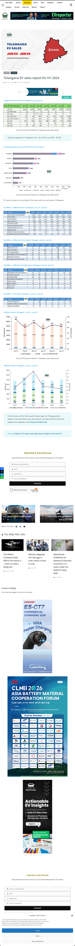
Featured (14, 73)
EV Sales (19, 82)
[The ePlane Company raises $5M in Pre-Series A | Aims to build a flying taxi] (13, 541)
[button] (72, 916)
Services (34, 7)
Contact (42, 7)
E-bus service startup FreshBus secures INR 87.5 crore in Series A (18, 516)
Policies (16, 7)
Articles (18, 2)
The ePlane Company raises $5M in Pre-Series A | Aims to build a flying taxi (12, 560)
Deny (37, 936)
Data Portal (9, 2)
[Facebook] (2, 468)
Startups (59, 2)
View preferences (37, 941)
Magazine (27, 2)
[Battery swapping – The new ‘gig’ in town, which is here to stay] (37, 541)
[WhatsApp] (2, 477)
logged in (14, 592)
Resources (50, 2)
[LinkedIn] (2, 474)
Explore (66, 97)
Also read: (34, 434)
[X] (2, 471)
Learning (8, 7)
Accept (37, 931)
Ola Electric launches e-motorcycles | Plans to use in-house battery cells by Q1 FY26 (57, 516)
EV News (6, 73)
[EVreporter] (3, 5)
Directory (25, 7)
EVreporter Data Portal (38, 422)
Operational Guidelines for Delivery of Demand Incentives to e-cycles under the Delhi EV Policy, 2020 (62, 564)
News (42, 2)
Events (35, 2)
